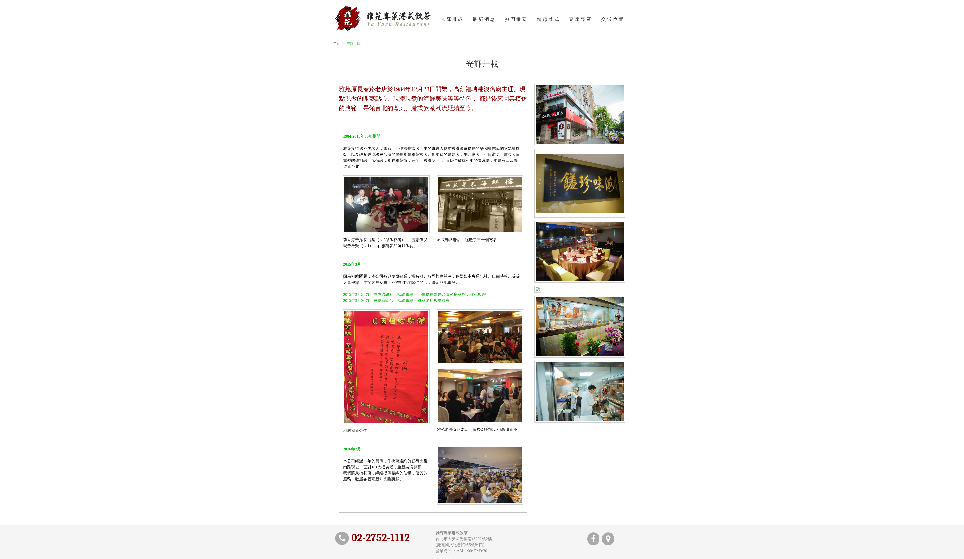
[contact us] (608, 540)
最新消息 (484, 19)
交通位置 (612, 19)
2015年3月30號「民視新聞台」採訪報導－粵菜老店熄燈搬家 (396, 300)
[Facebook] (593, 540)
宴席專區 (580, 19)
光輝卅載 (452, 19)
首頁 (336, 43)
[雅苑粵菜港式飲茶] (383, 18)
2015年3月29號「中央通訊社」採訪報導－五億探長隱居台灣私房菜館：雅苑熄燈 (414, 294)
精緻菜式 (548, 19)
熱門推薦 (516, 19)
